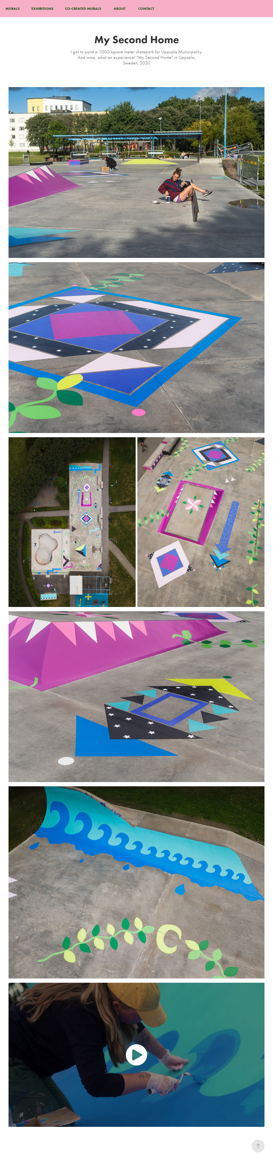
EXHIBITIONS (42, 8)
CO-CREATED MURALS (83, 8)
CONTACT (146, 8)
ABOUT (120, 8)
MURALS (13, 8)
